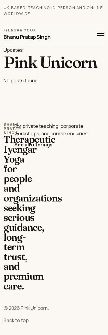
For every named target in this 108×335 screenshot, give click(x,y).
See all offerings (33, 144)
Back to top (16, 320)
